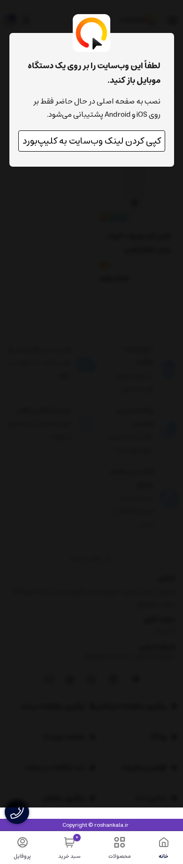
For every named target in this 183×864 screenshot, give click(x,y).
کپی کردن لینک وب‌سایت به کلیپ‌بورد (92, 141)
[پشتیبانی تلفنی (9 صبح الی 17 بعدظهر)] (17, 812)
